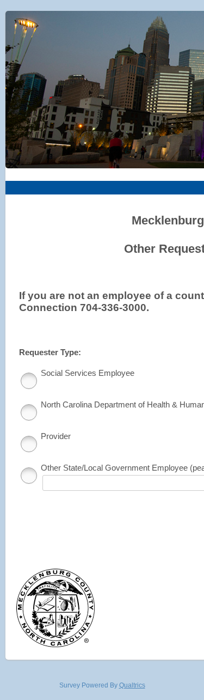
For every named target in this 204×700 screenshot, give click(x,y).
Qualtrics (132, 685)
